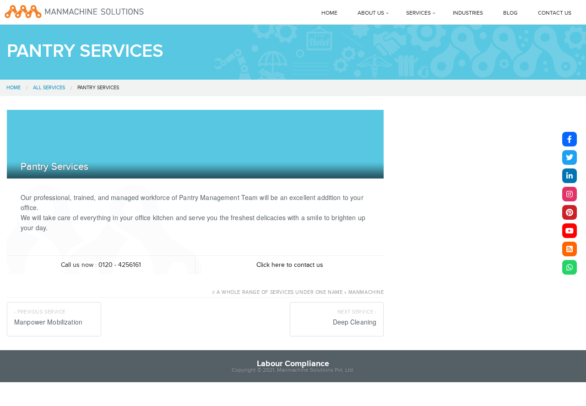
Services (418, 13)
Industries (468, 13)
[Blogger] (569, 249)
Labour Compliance (293, 363)
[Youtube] (569, 230)
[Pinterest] (569, 212)
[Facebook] (569, 139)
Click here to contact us (289, 265)
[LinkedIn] (569, 175)
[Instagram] (569, 194)
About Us (371, 13)
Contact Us (554, 13)
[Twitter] (569, 157)
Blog (510, 13)
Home (329, 13)
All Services (49, 88)
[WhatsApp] (569, 267)
